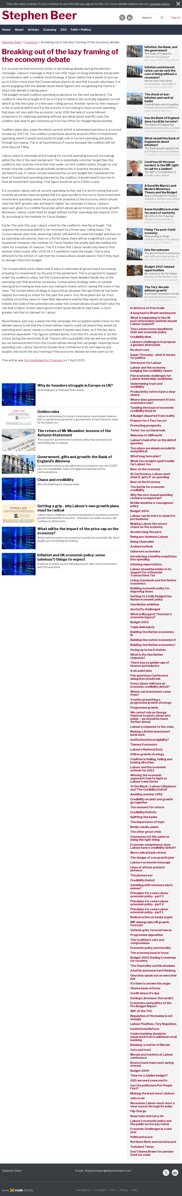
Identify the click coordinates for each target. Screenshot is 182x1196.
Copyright (100, 1190)
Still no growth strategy (147, 754)
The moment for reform (147, 807)
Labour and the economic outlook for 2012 (148, 769)
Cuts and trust (140, 1050)
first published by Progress (43, 360)
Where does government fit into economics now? (152, 401)
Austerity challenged (145, 609)
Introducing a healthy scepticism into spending (153, 558)
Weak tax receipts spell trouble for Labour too (152, 463)
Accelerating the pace (146, 532)
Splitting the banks (143, 817)
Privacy (124, 1190)
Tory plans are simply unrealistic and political (152, 450)
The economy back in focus (149, 953)
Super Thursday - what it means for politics (152, 356)
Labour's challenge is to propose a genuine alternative (153, 343)
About (19, 29)
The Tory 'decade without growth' (156, 288)
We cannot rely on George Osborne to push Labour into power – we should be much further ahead (150, 717)
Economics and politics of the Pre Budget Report (151, 1005)
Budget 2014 (139, 511)
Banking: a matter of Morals (150, 1045)
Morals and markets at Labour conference (151, 1056)
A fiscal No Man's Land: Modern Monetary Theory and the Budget (161, 189)
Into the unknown (157, 250)
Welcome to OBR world (146, 435)
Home (6, 29)
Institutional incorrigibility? (149, 739)
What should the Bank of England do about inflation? (162, 142)
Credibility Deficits (143, 812)
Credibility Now (140, 337)
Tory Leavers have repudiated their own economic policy (151, 330)
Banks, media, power (144, 827)
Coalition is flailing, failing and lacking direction (151, 761)
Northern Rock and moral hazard (153, 1142)
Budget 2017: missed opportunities (159, 268)
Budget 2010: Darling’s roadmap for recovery (153, 959)
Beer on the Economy (145, 482)
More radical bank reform (148, 852)
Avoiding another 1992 (146, 794)
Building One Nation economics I (152, 645)
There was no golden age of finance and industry (149, 664)
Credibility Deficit (142, 880)
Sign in (175, 17)
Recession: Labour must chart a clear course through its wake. (152, 1105)
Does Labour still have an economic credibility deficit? (150, 685)
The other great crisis (145, 831)
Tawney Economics (143, 744)
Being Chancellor (142, 541)
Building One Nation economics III (152, 633)
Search (147, 17)
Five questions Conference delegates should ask (149, 677)
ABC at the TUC (141, 1011)
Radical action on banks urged (151, 917)
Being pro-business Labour (149, 536)
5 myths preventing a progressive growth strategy (150, 701)
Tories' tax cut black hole (147, 430)
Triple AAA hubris (142, 627)
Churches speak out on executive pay (153, 977)
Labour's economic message (150, 862)
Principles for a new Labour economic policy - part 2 (149, 903)
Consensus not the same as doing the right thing (149, 838)
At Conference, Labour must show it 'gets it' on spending (150, 475)
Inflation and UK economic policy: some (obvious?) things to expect (71, 557)
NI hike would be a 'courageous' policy (152, 504)
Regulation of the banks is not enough (151, 1017)
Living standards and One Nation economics (153, 582)
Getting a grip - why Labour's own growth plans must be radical (78, 508)
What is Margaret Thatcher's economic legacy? (151, 616)
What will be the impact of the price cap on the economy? (78, 531)
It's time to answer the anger (150, 983)
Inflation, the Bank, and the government (160, 48)
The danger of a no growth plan (152, 857)
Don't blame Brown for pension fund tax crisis (151, 1153)
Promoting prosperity (145, 425)
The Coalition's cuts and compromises (147, 941)
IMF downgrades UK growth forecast (149, 924)
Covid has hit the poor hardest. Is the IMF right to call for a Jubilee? (161, 165)
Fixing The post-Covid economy (159, 231)
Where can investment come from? (150, 693)
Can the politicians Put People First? (151, 1087)
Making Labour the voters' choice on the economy (149, 525)
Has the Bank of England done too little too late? (161, 119)
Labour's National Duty (146, 749)
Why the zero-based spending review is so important (151, 496)
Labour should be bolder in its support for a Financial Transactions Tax (150, 572)
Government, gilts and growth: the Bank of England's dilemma (74, 459)
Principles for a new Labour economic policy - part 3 (149, 895)
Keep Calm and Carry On (147, 1116)
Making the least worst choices (152, 1093)
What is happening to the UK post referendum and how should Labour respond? (153, 321)
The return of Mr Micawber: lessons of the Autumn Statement (74, 433)
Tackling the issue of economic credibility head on (152, 409)
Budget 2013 (139, 622)
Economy (49, 29)
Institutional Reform (144, 1029)
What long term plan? (145, 456)
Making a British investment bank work (150, 733)
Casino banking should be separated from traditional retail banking (153, 1037)
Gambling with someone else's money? (151, 887)
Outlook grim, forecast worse (151, 930)
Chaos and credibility (55, 480)
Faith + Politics (81, 29)
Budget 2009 (139, 1070)
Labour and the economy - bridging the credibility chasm (151, 369)
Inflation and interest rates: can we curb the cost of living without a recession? (160, 72)
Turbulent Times (142, 1146)
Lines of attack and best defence (147, 869)
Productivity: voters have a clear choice (153, 393)
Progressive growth (144, 707)
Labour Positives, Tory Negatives (153, 1024)
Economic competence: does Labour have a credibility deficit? (153, 846)
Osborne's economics (145, 551)
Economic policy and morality (150, 948)
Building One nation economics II (153, 640)
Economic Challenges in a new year (151, 1130)
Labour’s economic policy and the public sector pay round (150, 1122)
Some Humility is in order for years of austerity (161, 211)
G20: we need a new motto (148, 1080)
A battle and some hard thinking (153, 970)
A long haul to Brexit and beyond (152, 313)
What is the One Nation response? (146, 656)
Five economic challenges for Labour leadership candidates (151, 377)
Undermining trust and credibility (146, 385)
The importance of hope (147, 822)
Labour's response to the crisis (152, 726)
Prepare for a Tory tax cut (148, 420)
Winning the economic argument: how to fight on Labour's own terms (148, 778)
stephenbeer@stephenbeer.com (108, 1170)
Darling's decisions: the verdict (151, 998)
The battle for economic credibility (147, 488)
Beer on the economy (145, 469)
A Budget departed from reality (152, 416)
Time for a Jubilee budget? (149, 1075)
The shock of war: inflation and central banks (158, 98)
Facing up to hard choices (148, 650)
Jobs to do (137, 1098)
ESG (63, 29)
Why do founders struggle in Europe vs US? (75, 385)
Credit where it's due (144, 993)
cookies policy (160, 4)
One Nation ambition (144, 604)
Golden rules (48, 412)
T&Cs (113, 1190)
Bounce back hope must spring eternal (152, 1064)
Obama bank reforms (145, 988)
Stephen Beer (39, 15)
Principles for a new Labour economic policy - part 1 (149, 911)
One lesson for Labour (145, 363)
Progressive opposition (146, 935)
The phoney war (141, 875)
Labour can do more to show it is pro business (152, 517)
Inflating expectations (146, 564)
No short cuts (140, 350)
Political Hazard (141, 1137)
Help (134, 1190)
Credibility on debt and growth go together (151, 801)
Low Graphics (83, 1190)
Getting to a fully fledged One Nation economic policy (151, 598)
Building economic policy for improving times (150, 590)
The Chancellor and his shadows (152, 965)
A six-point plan (141, 670)
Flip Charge (138, 1111)
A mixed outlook (141, 546)
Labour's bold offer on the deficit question (153, 442)
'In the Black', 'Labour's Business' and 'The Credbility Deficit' (153, 788)
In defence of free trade (147, 308)
